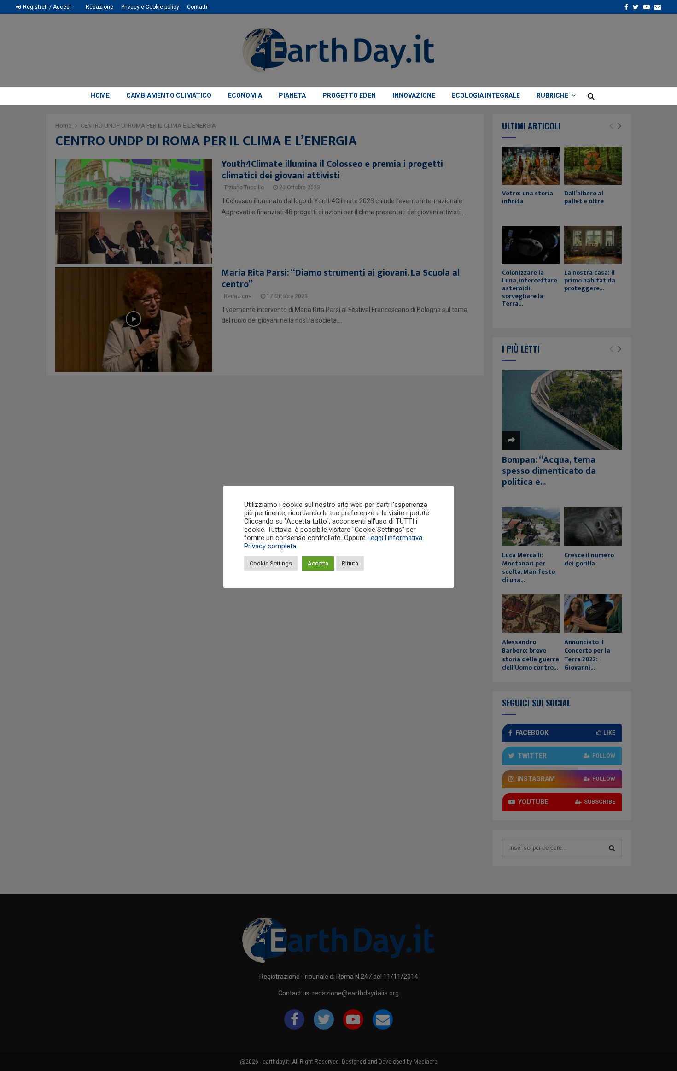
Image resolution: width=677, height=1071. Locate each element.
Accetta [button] (318, 563)
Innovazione (413, 95)
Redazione (99, 7)
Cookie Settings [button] (271, 563)
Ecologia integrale (486, 95)
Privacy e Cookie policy (150, 7)
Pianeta (292, 95)
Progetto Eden (349, 95)
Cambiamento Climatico (168, 95)
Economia (245, 95)
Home (100, 95)
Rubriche (552, 95)
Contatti (197, 7)
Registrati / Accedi (46, 7)
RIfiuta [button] (350, 563)
